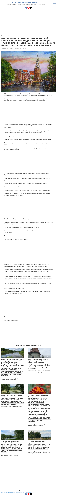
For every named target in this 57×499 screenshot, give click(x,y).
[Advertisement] (28, 21)
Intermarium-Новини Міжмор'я (26, 2)
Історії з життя (23, 48)
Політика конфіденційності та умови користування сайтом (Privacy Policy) (18, 492)
